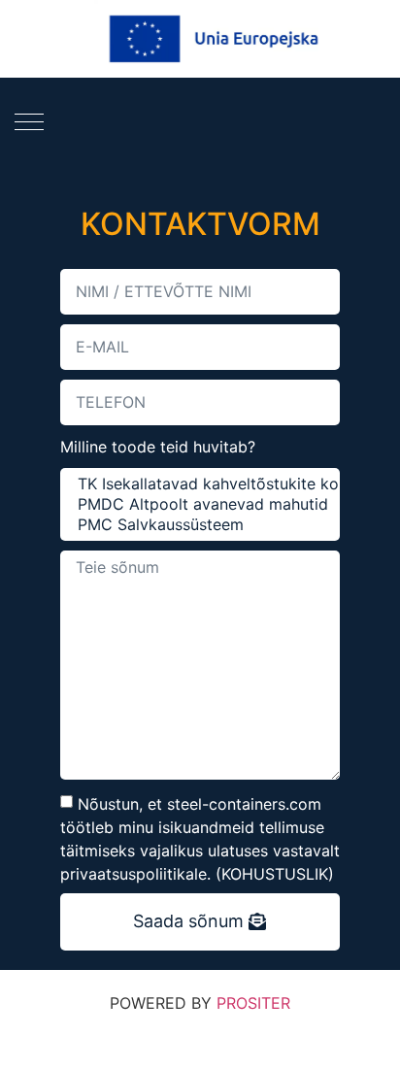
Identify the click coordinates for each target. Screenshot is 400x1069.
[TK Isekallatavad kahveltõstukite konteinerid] (198, 484)
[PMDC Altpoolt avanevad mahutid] (198, 504)
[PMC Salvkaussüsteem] (198, 525)
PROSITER (253, 1003)
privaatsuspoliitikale (133, 874)
